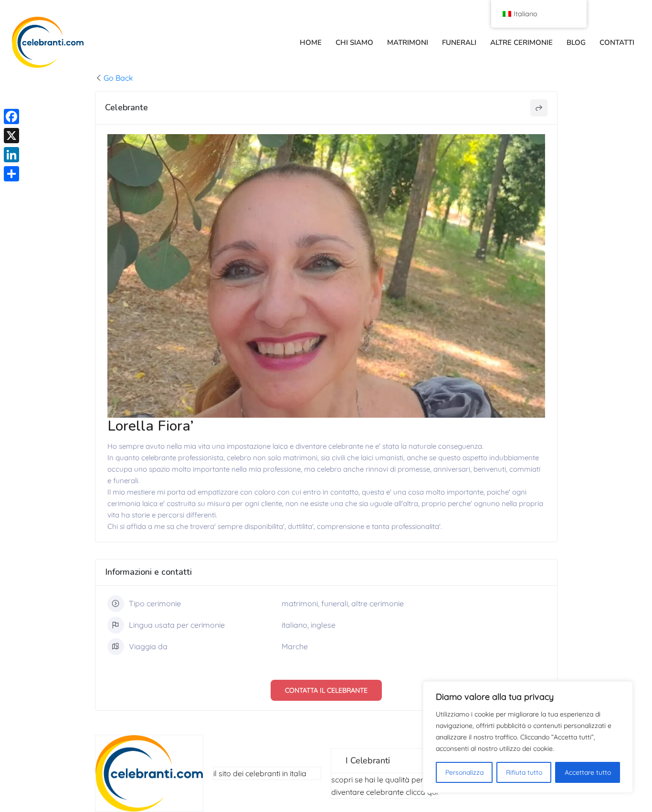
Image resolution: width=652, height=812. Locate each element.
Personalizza (464, 772)
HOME (311, 42)
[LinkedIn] (11, 154)
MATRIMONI (407, 42)
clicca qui (422, 792)
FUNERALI (459, 42)
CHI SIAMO (354, 42)
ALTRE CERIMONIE (521, 42)
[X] (11, 135)
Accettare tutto (588, 772)
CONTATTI (616, 42)
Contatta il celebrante (326, 690)
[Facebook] (11, 116)
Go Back (118, 78)
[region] (528, 737)
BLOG (576, 42)
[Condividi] (11, 173)
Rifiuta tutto (524, 772)
